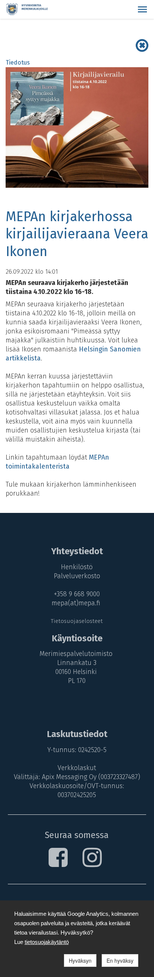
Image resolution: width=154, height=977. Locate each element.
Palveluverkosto (77, 576)
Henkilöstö (77, 567)
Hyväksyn (80, 960)
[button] (142, 9)
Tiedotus (18, 62)
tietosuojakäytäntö (47, 942)
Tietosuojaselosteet (77, 621)
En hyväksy (120, 960)
